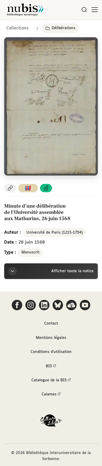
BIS (49, 366)
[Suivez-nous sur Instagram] (30, 305)
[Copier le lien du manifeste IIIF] (28, 188)
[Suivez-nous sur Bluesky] (58, 305)
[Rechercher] (84, 10)
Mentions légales (51, 338)
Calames (49, 394)
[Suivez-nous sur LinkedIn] (44, 305)
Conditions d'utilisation (51, 352)
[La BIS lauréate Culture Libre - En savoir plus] (51, 421)
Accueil (76, 26)
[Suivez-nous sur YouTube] (85, 305)
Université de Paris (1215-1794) (54, 232)
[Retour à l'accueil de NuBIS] (25, 9)
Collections (17, 28)
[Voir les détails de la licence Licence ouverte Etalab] (46, 188)
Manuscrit (30, 252)
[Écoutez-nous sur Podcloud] (71, 305)
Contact (51, 323)
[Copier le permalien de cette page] (10, 188)
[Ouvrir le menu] (95, 9)
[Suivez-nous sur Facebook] (17, 305)
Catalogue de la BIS (49, 380)
